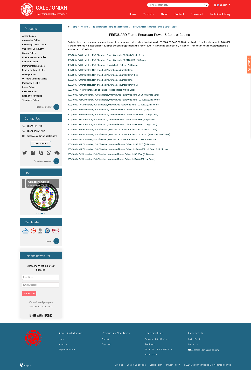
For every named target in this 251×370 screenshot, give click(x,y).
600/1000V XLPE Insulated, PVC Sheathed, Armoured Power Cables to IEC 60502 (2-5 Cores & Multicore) (118, 149)
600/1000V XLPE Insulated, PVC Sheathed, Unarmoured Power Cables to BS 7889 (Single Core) (113, 94)
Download (197, 14)
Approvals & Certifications (156, 339)
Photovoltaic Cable (31, 83)
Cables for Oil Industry (33, 49)
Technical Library (220, 14)
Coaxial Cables (29, 53)
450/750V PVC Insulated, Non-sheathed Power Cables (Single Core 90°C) (103, 85)
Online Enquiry (194, 339)
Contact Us (193, 344)
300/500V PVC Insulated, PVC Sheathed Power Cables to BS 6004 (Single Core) (106, 55)
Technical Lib (151, 354)
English (27, 365)
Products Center (43, 107)
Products (148, 14)
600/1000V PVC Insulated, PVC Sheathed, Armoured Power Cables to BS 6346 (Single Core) (111, 119)
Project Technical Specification (158, 349)
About (164, 14)
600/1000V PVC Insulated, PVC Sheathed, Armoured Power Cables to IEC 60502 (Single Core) (112, 124)
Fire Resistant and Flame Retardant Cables (110, 26)
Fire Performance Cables (34, 57)
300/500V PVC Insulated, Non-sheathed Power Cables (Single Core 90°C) (103, 75)
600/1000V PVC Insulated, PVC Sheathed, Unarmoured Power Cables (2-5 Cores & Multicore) (112, 139)
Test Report (150, 344)
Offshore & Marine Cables (34, 78)
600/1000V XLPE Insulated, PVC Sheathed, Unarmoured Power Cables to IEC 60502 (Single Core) (114, 99)
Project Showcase (67, 349)
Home (132, 14)
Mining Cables (29, 74)
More (48, 241)
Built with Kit (41, 315)
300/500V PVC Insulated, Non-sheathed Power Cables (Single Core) (100, 70)
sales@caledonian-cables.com (42, 136)
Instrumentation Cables (33, 66)
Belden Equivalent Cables (34, 44)
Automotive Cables (31, 40)
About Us (63, 344)
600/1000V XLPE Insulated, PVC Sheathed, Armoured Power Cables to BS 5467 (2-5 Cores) (111, 144)
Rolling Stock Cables (32, 96)
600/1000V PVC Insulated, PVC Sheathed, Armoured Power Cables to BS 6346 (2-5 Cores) (111, 154)
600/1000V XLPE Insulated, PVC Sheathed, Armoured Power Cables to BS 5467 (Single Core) (112, 109)
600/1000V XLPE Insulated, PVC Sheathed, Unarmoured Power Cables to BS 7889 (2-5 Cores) (112, 129)
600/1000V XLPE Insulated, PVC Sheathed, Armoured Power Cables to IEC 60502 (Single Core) (113, 114)
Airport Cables (29, 36)
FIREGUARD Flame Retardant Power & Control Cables (154, 26)
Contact (179, 14)
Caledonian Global (42, 161)
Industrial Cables (30, 61)
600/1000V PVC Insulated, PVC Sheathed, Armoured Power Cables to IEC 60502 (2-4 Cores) (111, 159)
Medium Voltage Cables (33, 70)
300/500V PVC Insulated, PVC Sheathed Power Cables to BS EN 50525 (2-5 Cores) (107, 60)
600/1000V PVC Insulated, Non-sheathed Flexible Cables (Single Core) (101, 90)
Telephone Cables (30, 100)
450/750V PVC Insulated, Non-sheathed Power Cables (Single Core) (100, 80)
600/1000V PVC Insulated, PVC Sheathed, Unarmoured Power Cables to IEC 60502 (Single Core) (113, 104)
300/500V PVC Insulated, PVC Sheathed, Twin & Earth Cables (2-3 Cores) (103, 65)
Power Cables (29, 87)
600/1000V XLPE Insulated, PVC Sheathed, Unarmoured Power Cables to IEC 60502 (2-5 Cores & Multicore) (119, 134)
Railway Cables (29, 91)
